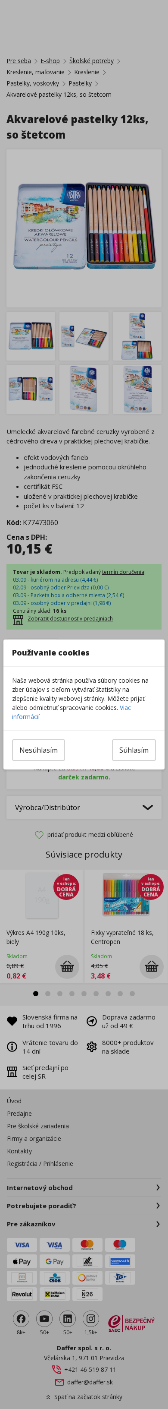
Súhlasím (134, 750)
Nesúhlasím (38, 750)
